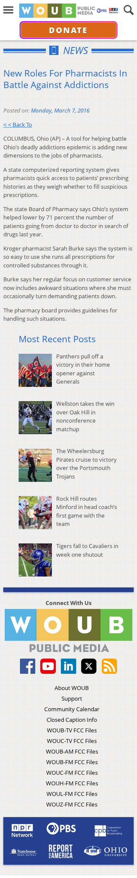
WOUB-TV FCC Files (72, 730)
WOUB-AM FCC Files (72, 751)
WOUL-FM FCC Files (72, 794)
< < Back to (17, 124)
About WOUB (72, 688)
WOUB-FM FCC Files (72, 762)
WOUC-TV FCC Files (72, 741)
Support (72, 698)
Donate (68, 29)
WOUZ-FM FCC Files (71, 804)
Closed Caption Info (72, 719)
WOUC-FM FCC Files (72, 772)
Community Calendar (71, 709)
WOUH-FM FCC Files (72, 783)
